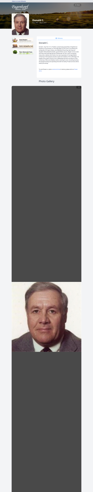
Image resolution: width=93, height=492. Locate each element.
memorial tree (56, 69)
